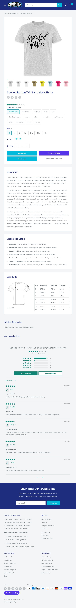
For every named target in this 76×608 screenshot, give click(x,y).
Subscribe (53, 503)
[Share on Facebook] (8, 97)
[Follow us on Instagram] (12, 588)
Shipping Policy (46, 563)
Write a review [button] (26, 373)
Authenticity (45, 573)
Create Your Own (47, 538)
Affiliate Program (10, 569)
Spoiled (11, 327)
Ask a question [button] (50, 373)
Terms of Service (47, 560)
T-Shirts (17, 327)
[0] (70, 5)
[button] (12, 105)
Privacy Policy (46, 557)
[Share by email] (19, 97)
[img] (10, 386)
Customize (22, 159)
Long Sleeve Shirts (48, 525)
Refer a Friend (9, 573)
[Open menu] (5, 5)
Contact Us (8, 560)
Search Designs (46, 519)
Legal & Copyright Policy (49, 569)
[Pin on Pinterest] (12, 97)
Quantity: (10, 146)
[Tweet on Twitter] (16, 97)
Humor (6, 327)
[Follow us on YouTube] (20, 588)
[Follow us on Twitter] (9, 588)
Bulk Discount (9, 566)
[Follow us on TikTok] (24, 588)
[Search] (59, 5)
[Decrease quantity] (17, 146)
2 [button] (37, 478)
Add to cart (22, 153)
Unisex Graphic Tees (27, 327)
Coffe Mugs (45, 535)
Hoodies (44, 529)
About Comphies (10, 563)
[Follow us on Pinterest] (16, 588)
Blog (5, 576)
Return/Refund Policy (48, 566)
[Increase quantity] (27, 146)
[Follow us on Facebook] (5, 588)
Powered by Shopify (10, 602)
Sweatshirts (45, 532)
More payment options (54, 158)
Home (6, 13)
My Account (8, 557)
